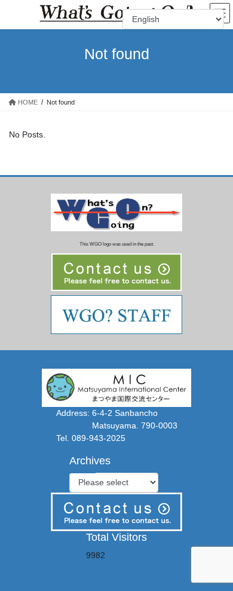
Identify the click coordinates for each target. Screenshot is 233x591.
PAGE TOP (215, 562)
